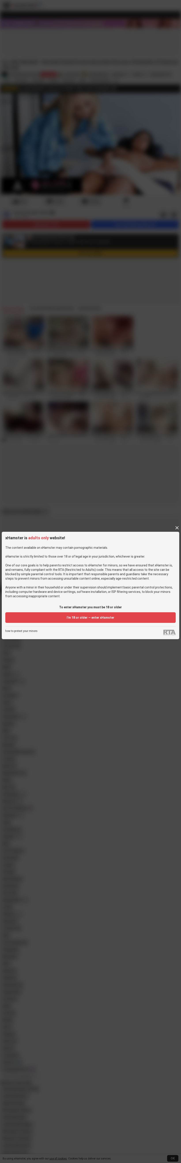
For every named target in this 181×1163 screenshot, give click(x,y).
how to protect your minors (21, 631)
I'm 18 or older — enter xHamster (90, 617)
